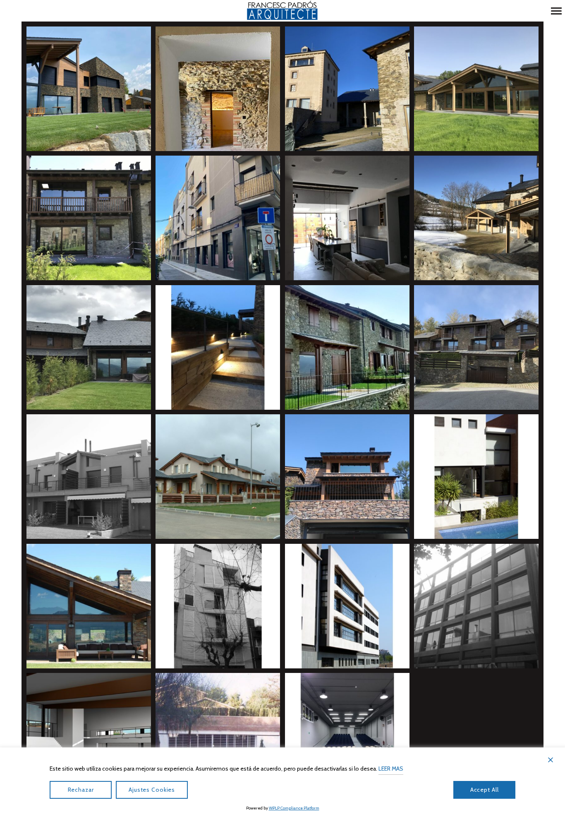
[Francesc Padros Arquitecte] (282, 11)
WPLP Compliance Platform (294, 808)
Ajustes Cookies (152, 789)
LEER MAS (390, 768)
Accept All (484, 789)
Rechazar (81, 789)
